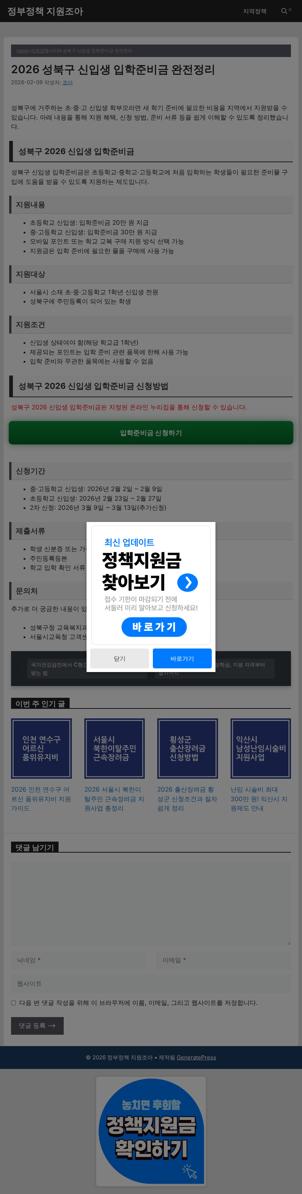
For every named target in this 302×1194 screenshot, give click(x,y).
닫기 (120, 658)
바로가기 (182, 658)
